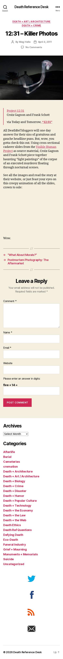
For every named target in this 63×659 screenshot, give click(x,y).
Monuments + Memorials (20, 554)
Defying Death (13, 534)
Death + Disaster (14, 491)
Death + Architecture (18, 471)
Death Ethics (12, 525)
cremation (10, 466)
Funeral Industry (14, 544)
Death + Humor (13, 495)
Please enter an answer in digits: (21, 378)
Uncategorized (13, 564)
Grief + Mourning (15, 549)
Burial (7, 457)
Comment (10, 301)
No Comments (34, 47)
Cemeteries (11, 461)
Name (7, 332)
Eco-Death (10, 539)
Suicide (8, 559)
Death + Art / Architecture (31, 21)
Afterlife (9, 452)
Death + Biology (14, 481)
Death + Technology (17, 505)
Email (7, 347)
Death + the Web (14, 520)
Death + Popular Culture (20, 500)
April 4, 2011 (45, 41)
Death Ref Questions (17, 530)
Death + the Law (14, 515)
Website (7, 363)
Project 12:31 (15, 111)
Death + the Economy (18, 510)
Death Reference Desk (31, 7)
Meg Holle (25, 41)
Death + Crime (31, 25)
